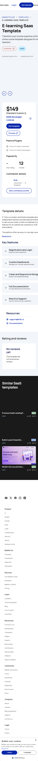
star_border (33, 416)
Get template (14, 126)
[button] (19, 758)
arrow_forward (10, 93)
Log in (14, 5)
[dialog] (19, 749)
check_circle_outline (6, 251)
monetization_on (7, 146)
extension (7, 150)
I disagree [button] (27, 752)
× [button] (35, 740)
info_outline (14, 49)
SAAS (3, 416)
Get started (26, 5)
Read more (5, 749)
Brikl (15, 180)
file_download (28, 416)
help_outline (25, 113)
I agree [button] (9, 752)
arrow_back (4, 93)
